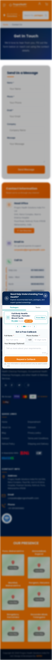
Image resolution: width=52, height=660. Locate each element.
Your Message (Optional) (14, 344)
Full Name (9, 336)
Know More (40, 318)
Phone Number (33, 336)
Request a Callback (26, 359)
